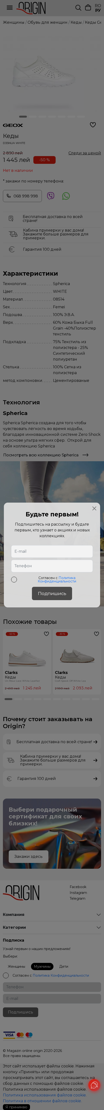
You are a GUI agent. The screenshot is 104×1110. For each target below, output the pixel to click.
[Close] (94, 508)
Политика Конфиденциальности (57, 579)
